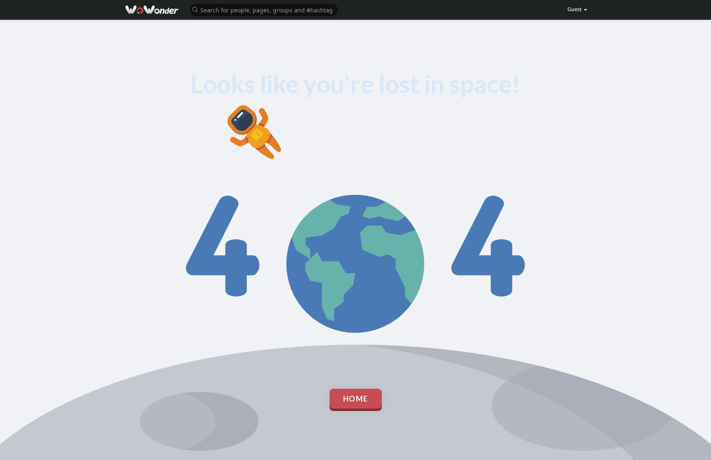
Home (355, 398)
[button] (264, 9)
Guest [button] (574, 9)
